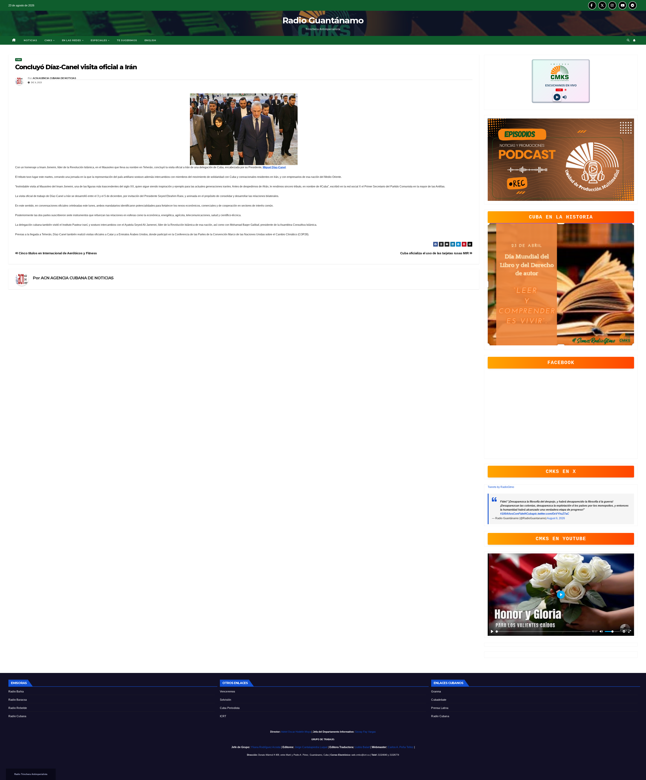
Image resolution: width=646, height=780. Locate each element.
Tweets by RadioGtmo (501, 487)
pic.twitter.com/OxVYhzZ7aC (551, 513)
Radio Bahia (16, 691)
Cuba (18, 60)
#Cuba (529, 513)
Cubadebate (438, 699)
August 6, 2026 (556, 518)
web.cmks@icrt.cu (360, 755)
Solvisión (225, 699)
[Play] (557, 97)
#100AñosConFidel (512, 513)
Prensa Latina (439, 708)
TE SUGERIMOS (127, 40)
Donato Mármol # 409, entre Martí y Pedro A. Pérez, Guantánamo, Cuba (293, 755)
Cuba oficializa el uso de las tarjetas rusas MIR (435, 253)
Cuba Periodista (230, 708)
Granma (436, 691)
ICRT (223, 716)
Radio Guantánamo (323, 20)
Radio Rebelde (17, 708)
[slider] (543, 631)
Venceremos (227, 691)
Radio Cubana (17, 716)
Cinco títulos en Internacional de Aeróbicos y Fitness (57, 253)
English (150, 40)
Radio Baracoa (17, 699)
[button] (628, 40)
